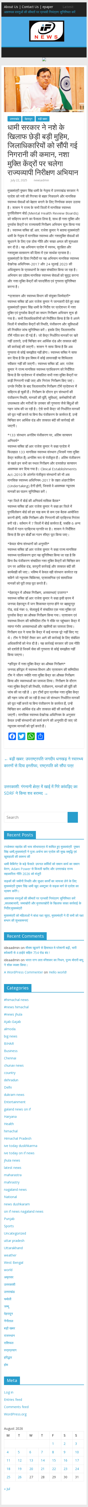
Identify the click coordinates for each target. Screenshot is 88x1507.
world (8, 1270)
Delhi (8, 1087)
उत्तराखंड (14, 119)
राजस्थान (9, 1335)
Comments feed (16, 1407)
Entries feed (13, 1399)
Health (9, 1124)
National (10, 1197)
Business (11, 1051)
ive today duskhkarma (20, 1145)
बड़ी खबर (42, 119)
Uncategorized (15, 1233)
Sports (9, 1226)
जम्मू (6, 1306)
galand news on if (17, 1109)
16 (65, 1460)
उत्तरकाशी (9, 1284)
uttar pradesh (14, 1240)
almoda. (10, 1029)
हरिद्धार (8, 1357)
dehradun (11, 1080)
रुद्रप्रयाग (10, 1350)
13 (31, 1460)
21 (43, 1468)
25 (8, 1477)
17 (77, 1460)
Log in (8, 1392)
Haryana (10, 1116)
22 (54, 1468)
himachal (11, 1131)
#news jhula (13, 1014)
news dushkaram (17, 1204)
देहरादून (28, 119)
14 (43, 1460)
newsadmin (41, 180)
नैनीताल (8, 1321)
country (9, 1072)
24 (77, 1468)
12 (20, 1460)
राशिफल (8, 1343)
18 (8, 1468)
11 (8, 1460)
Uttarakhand (13, 1248)
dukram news (14, 1094)
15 (54, 1460)
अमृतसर (8, 1277)
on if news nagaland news (23, 1211)
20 (31, 1468)
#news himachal (16, 1007)
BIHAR (9, 1043)
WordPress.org (15, 1414)
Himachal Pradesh (17, 1138)
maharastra (13, 1175)
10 (77, 1452)
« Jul (7, 1489)
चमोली (7, 1299)
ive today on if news (19, 1153)
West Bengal (13, 1262)
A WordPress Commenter (23, 972)
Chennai (10, 1058)
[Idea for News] (46, 21)
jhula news (12, 1160)
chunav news (14, 1065)
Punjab (9, 1218)
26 (20, 1477)
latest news (12, 1167)
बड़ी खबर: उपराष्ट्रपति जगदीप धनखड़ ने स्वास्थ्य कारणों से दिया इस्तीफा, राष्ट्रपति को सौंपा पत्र (43, 762)
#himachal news (16, 999)
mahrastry (11, 1182)
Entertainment (15, 1102)
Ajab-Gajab (12, 1021)
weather (10, 1255)
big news (10, 1036)
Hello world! (58, 972)
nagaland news (15, 1189)
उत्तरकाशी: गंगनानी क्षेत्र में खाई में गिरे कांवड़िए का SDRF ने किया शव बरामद (40, 790)
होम (6, 1364)
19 (20, 1468)
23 (65, 1468)
